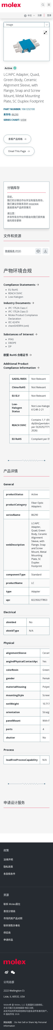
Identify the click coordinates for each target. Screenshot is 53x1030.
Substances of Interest (19, 334)
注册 (40, 15)
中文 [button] (30, 15)
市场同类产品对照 (13, 918)
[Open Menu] (49, 4)
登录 (49, 15)
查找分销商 (9, 911)
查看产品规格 (15, 139)
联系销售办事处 (12, 925)
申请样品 (8, 939)
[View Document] (38, 251)
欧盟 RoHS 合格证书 (16, 355)
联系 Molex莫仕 (12, 904)
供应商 (7, 932)
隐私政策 (8, 866)
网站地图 (8, 1022)
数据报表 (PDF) (13, 251)
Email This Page (17, 151)
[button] (45, 32)
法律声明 (8, 859)
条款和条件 (9, 873)
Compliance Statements (19, 284)
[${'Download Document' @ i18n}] (45, 251)
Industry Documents (17, 303)
